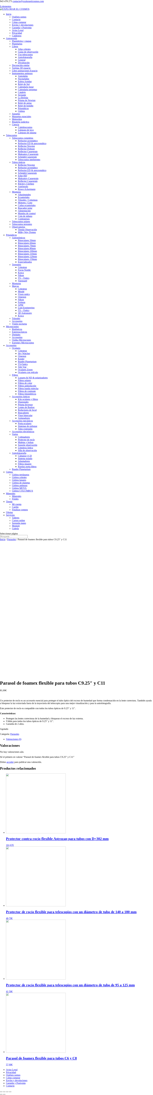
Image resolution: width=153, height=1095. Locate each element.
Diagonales (23, 402)
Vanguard (22, 280)
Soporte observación (27, 445)
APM (20, 305)
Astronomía (11, 38)
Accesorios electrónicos (23, 431)
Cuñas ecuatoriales (27, 205)
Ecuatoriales (23, 197)
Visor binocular (25, 415)
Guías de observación (28, 52)
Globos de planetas (21, 482)
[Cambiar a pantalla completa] (7, 1091)
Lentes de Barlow (26, 407)
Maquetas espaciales (21, 116)
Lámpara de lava (26, 130)
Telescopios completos (22, 138)
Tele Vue (22, 367)
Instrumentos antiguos (22, 73)
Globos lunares (19, 480)
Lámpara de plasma (27, 132)
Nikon (21, 275)
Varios (15, 434)
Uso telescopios (25, 54)
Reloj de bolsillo (25, 105)
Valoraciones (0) (13, 739)
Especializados (25, 262)
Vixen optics (24, 294)
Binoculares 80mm (27, 248)
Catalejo (22, 92)
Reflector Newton (26, 146)
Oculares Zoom (25, 369)
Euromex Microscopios (23, 342)
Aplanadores (24, 418)
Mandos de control (27, 213)
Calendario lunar (26, 87)
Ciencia (15, 124)
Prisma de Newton (26, 100)
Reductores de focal (27, 410)
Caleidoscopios (25, 127)
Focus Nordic (24, 270)
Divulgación (24, 62)
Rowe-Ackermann (26, 189)
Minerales (10, 493)
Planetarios (17, 43)
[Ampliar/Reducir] (10, 1091)
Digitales (16, 334)
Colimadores (24, 437)
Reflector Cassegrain (28, 151)
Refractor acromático (28, 140)
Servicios (10, 515)
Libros (15, 46)
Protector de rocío (26, 439)
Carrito (15, 507)
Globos (21, 111)
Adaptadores (24, 461)
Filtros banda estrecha (28, 388)
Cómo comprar (19, 22)
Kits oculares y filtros (28, 399)
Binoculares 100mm (27, 251)
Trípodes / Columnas (28, 200)
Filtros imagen (24, 464)
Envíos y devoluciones (22, 25)
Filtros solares (24, 380)
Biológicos (17, 329)
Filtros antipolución (27, 385)
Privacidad (17, 33)
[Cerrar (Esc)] (1, 1091)
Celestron (22, 267)
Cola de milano (25, 216)
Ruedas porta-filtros (27, 466)
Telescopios (11, 135)
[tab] (79, 739)
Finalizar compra (20, 509)
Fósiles (15, 499)
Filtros (15, 375)
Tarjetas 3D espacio (21, 68)
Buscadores (23, 412)
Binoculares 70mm (27, 245)
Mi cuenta (16, 504)
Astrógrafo (23, 186)
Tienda (9, 501)
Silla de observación (27, 450)
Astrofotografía (25, 57)
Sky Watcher (24, 353)
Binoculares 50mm (27, 240)
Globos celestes (19, 477)
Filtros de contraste (27, 391)
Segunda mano (19, 523)
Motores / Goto (25, 202)
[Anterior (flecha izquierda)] (1, 1094)
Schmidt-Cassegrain (27, 157)
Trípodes (16, 318)
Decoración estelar (20, 65)
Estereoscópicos (19, 332)
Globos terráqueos (20, 474)
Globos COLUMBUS (22, 491)
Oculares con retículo (28, 372)
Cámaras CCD (25, 456)
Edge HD (22, 175)
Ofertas (9, 512)
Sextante (22, 95)
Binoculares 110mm (27, 254)
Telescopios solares (21, 221)
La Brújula (23, 97)
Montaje (16, 526)
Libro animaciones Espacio (25, 70)
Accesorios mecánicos (22, 421)
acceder (10, 762)
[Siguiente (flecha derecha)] (4, 1094)
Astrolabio (23, 76)
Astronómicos (18, 237)
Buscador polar (25, 208)
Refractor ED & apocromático (32, 143)
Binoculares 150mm (27, 259)
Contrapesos (24, 219)
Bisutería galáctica (20, 122)
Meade (21, 291)
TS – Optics (23, 278)
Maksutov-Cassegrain (28, 154)
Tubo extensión (25, 429)
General (21, 60)
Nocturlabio (23, 78)
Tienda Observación (27, 229)
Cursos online (18, 520)
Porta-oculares (24, 423)
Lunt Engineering (26, 307)
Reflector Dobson (26, 149)
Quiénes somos (19, 17)
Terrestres (16, 264)
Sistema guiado (25, 458)
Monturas (16, 192)
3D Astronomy (25, 313)
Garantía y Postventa (22, 27)
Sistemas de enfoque (27, 426)
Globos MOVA (19, 488)
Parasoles (11, 539)
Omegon (22, 297)
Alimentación (24, 210)
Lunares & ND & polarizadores (33, 377)
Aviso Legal (17, 30)
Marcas (15, 286)
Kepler (21, 359)
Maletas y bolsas (25, 442)
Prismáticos (23, 108)
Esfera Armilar (25, 81)
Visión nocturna (19, 324)
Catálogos (16, 35)
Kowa (21, 272)
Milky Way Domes (27, 232)
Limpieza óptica (25, 447)
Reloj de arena (25, 103)
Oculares (16, 348)
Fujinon (21, 302)
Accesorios (17, 321)
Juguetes (16, 114)
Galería (15, 528)
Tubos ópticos (18, 162)
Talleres (15, 517)
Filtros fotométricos (27, 394)
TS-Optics (23, 364)
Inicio (8, 14)
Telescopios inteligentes (29, 159)
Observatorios (18, 227)
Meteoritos (17, 119)
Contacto (16, 19)
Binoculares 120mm (27, 256)
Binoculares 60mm (27, 243)
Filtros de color (25, 383)
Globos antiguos (19, 485)
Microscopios (12, 326)
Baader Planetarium (27, 361)
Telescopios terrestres (22, 224)
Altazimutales (24, 194)
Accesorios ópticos (21, 396)
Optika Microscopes (21, 340)
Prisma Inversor (25, 404)
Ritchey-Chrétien (26, 184)
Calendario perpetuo (27, 89)
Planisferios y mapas (21, 41)
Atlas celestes (24, 49)
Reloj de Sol (24, 84)
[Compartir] (4, 1091)
